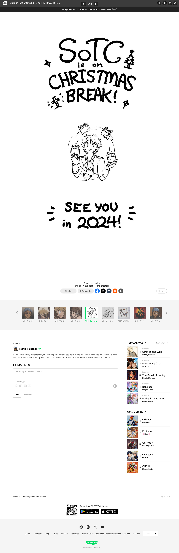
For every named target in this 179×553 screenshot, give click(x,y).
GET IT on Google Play (89, 511)
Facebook (164, 3)
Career (127, 534)
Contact (136, 534)
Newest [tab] (28, 394)
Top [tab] (17, 394)
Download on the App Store (109, 511)
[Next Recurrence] (166, 312)
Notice (15, 496)
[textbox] (65, 374)
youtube (102, 527)
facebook (81, 527)
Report (161, 291)
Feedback (38, 534)
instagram (88, 527)
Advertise (75, 534)
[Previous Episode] (84, 4)
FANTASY (161, 343)
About (27, 534)
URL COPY (175, 3)
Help (47, 534)
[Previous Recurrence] (17, 312)
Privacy (64, 534)
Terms (55, 534)
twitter (95, 527)
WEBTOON (5, 3)
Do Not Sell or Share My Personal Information (101, 534)
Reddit (115, 291)
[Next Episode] (96, 4)
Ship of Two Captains (22, 2)
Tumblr (109, 291)
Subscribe (159, 3)
